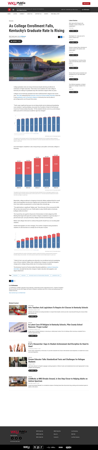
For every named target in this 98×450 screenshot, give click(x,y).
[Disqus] (49, 408)
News (9, 13)
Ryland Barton (30, 309)
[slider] (15, 9)
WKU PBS (73, 434)
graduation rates (56, 275)
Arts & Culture (31, 305)
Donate (87, 3)
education (23, 275)
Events (46, 13)
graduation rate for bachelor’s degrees (27, 97)
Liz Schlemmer (22, 36)
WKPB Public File (39, 434)
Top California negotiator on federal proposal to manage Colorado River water (77, 86)
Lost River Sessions (75, 437)
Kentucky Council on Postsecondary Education (42, 95)
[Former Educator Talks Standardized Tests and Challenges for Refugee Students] (18, 362)
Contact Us (56, 437)
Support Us (38, 13)
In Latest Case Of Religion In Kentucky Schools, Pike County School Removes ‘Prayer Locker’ (55, 325)
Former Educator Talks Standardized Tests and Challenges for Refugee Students (56, 360)
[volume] (13, 9)
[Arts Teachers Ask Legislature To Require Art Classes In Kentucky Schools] (18, 310)
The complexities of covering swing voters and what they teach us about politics (77, 62)
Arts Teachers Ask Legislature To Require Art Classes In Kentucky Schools (58, 307)
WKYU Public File (39, 431)
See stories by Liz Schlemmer (17, 293)
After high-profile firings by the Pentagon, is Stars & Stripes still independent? (76, 25)
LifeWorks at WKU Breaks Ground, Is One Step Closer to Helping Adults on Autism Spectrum (58, 380)
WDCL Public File (39, 437)
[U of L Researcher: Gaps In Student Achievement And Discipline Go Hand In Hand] (18, 347)
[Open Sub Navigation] (11, 13)
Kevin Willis (30, 383)
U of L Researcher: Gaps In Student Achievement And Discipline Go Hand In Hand (58, 345)
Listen (15, 13)
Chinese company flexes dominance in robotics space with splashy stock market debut (78, 49)
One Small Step (55, 13)
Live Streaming (74, 431)
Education (11, 21)
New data (19, 95)
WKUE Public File (57, 431)
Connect (22, 13)
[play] (9, 9)
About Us (29, 13)
